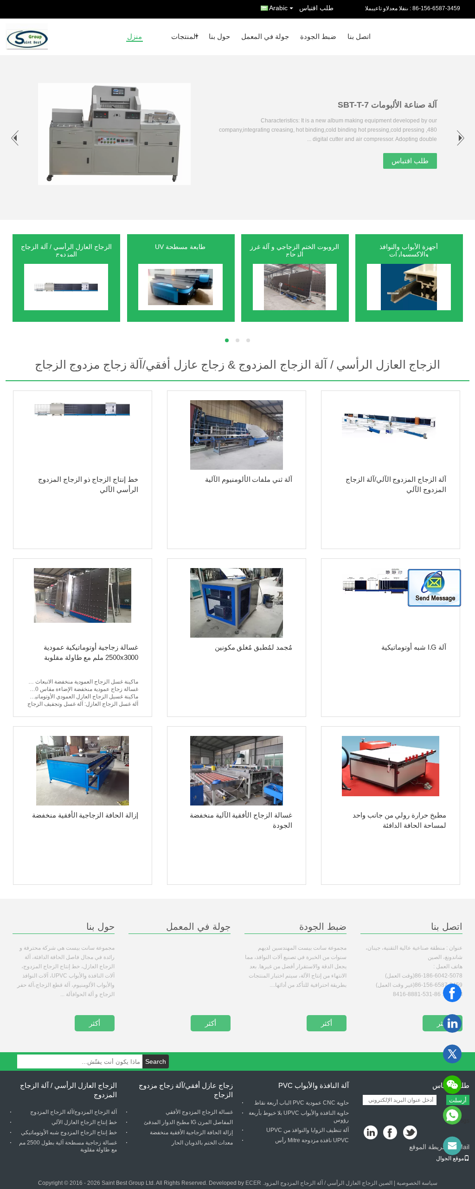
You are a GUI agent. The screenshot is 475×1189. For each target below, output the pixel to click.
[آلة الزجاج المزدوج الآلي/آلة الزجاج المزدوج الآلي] (390, 435)
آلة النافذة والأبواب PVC (313, 1085)
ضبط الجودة (318, 36)
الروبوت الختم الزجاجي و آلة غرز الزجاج (294, 250)
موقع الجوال (450, 1158)
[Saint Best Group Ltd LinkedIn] (371, 1133)
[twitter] (452, 1054)
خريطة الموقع (428, 1147)
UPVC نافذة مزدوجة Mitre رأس (312, 1140)
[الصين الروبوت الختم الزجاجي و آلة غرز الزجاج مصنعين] (295, 286)
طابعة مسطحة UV (180, 246)
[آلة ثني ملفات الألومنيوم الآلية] (236, 435)
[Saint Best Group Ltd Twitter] (411, 1133)
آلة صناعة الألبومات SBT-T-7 (387, 104)
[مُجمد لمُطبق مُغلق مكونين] (236, 603)
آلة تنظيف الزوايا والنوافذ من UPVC (307, 1130)
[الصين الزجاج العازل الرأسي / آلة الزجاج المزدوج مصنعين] (66, 286)
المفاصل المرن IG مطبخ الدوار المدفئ (188, 1122)
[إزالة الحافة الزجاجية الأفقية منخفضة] (82, 770)
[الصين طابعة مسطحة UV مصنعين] (180, 286)
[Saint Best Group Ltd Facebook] (391, 1133)
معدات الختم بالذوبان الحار (202, 1142)
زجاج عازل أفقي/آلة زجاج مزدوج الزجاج (186, 1090)
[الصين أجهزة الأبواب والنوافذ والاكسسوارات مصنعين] (409, 286)
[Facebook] (452, 993)
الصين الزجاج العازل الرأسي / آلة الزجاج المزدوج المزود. (326, 1183)
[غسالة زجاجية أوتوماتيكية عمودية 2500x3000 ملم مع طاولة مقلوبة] (82, 603)
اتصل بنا (359, 36)
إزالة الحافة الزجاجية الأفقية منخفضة (85, 815)
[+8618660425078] (452, 1115)
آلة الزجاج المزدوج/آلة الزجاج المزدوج (73, 1112)
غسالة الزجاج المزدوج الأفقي (199, 1112)
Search (155, 1061)
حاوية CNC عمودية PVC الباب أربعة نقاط (301, 1103)
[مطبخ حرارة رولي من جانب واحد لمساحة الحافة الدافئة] (390, 770)
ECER (253, 1183)
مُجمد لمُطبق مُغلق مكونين (253, 647)
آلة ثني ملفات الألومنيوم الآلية (248, 479)
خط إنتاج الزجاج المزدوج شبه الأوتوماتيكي (69, 1132)
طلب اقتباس (316, 8)
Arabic (278, 8)
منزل (134, 36)
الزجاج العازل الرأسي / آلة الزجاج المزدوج (66, 250)
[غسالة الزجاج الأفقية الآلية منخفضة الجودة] (236, 770)
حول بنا (219, 36)
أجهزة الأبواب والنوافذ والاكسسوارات (408, 250)
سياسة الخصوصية (417, 1183)
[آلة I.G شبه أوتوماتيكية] (390, 603)
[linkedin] (452, 1023)
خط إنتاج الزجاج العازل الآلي (84, 1122)
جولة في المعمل (265, 36)
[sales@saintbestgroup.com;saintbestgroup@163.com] (452, 1146)
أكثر (94, 1023)
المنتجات (184, 36)
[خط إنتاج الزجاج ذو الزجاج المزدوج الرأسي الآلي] (82, 435)
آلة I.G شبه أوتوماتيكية (413, 647)
